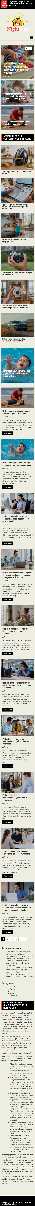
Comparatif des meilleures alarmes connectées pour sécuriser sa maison (15, 307)
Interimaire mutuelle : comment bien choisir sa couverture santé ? (17, 852)
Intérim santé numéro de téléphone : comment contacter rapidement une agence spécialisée (17, 575)
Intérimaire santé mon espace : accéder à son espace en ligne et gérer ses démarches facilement (16, 907)
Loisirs (12, 991)
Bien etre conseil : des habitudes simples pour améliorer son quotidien (16, 631)
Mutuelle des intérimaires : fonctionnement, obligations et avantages (15, 741)
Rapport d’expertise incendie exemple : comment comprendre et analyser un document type (16, 66)
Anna (7, 76)
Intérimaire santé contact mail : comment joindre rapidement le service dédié (20, 3)
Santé (12, 993)
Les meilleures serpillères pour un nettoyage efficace (13, 241)
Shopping (13, 996)
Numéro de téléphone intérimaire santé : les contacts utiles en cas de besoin (16, 685)
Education (13, 987)
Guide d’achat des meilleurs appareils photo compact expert (17, 274)
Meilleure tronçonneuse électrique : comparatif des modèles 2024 (14, 340)
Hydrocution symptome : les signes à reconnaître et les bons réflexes (17, 463)
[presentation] (26, 48)
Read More (8, 433)
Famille (12, 989)
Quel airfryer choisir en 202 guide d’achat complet (16, 172)
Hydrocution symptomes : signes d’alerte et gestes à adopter (17, 122)
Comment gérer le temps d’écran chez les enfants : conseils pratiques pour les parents (17, 96)
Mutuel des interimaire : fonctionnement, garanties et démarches (15, 797)
